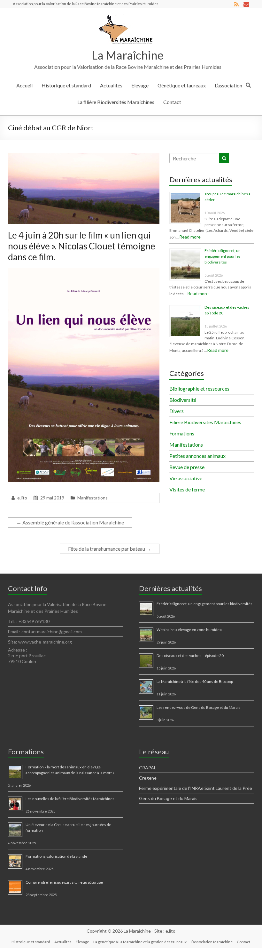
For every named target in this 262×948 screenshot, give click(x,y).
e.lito (22, 497)
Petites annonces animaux (197, 456)
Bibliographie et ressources (199, 388)
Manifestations (92, 497)
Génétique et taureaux (182, 85)
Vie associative (185, 478)
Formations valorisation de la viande (56, 856)
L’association (228, 85)
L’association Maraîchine (212, 941)
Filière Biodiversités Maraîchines (205, 422)
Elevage (140, 85)
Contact (172, 102)
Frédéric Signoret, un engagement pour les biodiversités (222, 256)
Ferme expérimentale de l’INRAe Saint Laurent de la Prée (195, 788)
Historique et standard (66, 85)
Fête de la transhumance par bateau (109, 549)
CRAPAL (147, 767)
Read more (190, 236)
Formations (181, 433)
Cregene (148, 778)
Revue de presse (186, 467)
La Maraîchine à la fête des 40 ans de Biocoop (195, 681)
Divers (176, 411)
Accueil (24, 85)
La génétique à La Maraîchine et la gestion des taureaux (140, 941)
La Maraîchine (128, 55)
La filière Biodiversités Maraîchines (115, 102)
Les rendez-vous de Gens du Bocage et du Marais (199, 707)
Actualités (111, 85)
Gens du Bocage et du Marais (168, 798)
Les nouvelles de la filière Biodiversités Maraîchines (70, 798)
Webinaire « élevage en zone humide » (189, 629)
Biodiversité (182, 400)
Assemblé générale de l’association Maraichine (70, 522)
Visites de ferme (187, 489)
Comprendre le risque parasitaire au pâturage (64, 882)
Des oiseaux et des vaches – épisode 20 (190, 655)
